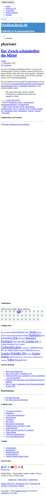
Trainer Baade (11, 432)
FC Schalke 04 (30, 341)
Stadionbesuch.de (12, 452)
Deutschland (6, 338)
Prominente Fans (22, 484)
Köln (16, 350)
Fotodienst (9, 413)
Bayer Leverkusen (6, 332)
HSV (5, 350)
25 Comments (6, 65)
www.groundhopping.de (15, 436)
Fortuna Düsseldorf (8, 344)
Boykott (16, 107)
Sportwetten (13, 486)
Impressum (12, 480)
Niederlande (21, 350)
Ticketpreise (22, 111)
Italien (10, 350)
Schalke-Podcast (12, 454)
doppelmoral (29, 107)
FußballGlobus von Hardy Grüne (18, 426)
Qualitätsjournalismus (9, 104)
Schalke (33, 109)
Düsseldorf (30, 338)
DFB (15, 338)
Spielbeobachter (12, 428)
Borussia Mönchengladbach (15, 335)
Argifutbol (9, 420)
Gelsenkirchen (28, 102)
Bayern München (18, 332)
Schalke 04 (18, 353)
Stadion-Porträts (12, 13)
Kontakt (9, 15)
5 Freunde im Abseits (13, 411)
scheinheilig (8, 111)
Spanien (29, 354)
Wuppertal (19, 360)
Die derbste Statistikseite (15, 424)
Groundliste (10, 11)
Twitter (30, 357)
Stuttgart (21, 357)
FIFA (40, 342)
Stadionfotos (33, 480)
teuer (15, 111)
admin (3, 61)
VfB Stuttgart (36, 357)
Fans (19, 341)
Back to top (5, 469)
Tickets (30, 111)
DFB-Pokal (21, 338)
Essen (14, 342)
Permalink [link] (5, 113)
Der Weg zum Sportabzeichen (17, 400)
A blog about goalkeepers (15, 415)
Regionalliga (36, 350)
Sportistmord (10, 450)
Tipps (25, 357)
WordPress (5, 493)
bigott (10, 107)
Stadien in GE (11, 8)
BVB (22, 107)
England (6, 341)
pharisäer (22, 109)
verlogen (37, 111)
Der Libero (10, 422)
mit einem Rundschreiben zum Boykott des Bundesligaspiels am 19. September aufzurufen (22, 85)
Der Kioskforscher (12, 398)
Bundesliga (13, 102)
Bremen (25, 335)
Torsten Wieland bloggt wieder (17, 456)
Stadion (5, 356)
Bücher (21, 486)
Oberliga (29, 350)
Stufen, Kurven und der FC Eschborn (20, 430)
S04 (27, 109)
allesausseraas (11, 417)
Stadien (36, 353)
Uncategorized (23, 104)
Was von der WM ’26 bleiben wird (19, 374)
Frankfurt (22, 344)
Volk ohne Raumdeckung (15, 434)
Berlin (33, 331)
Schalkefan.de (11, 448)
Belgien (27, 332)
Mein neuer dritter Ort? (14, 371)
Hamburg (34, 348)
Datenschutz (22, 480)
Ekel (20, 102)
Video (10, 359)
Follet (15, 493)
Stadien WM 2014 (8, 484)
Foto (17, 344)
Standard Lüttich (13, 357)
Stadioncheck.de (14, 25)
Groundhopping (25, 347)
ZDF (25, 360)
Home (8, 6)
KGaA (15, 109)
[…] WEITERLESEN (11, 100)
